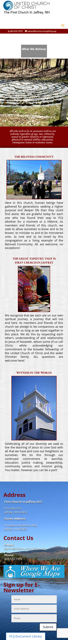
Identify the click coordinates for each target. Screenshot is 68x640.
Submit (48, 627)
